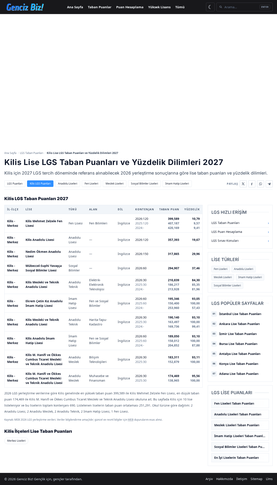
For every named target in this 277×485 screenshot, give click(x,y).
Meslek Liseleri (115, 183)
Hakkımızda (224, 479)
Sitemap (257, 479)
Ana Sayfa (75, 7)
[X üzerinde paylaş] (243, 183)
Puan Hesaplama (129, 7)
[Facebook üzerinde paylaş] (251, 183)
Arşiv (209, 479)
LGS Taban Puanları (31, 153)
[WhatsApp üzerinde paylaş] (260, 183)
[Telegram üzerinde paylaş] (269, 183)
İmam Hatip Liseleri (177, 183)
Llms (269, 479)
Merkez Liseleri (16, 441)
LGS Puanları (15, 183)
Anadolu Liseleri (67, 183)
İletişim (241, 479)
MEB (131, 419)
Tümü (180, 7)
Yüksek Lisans (159, 7)
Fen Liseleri (91, 183)
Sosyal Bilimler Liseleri (144, 183)
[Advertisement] (138, 46)
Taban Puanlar (99, 7)
